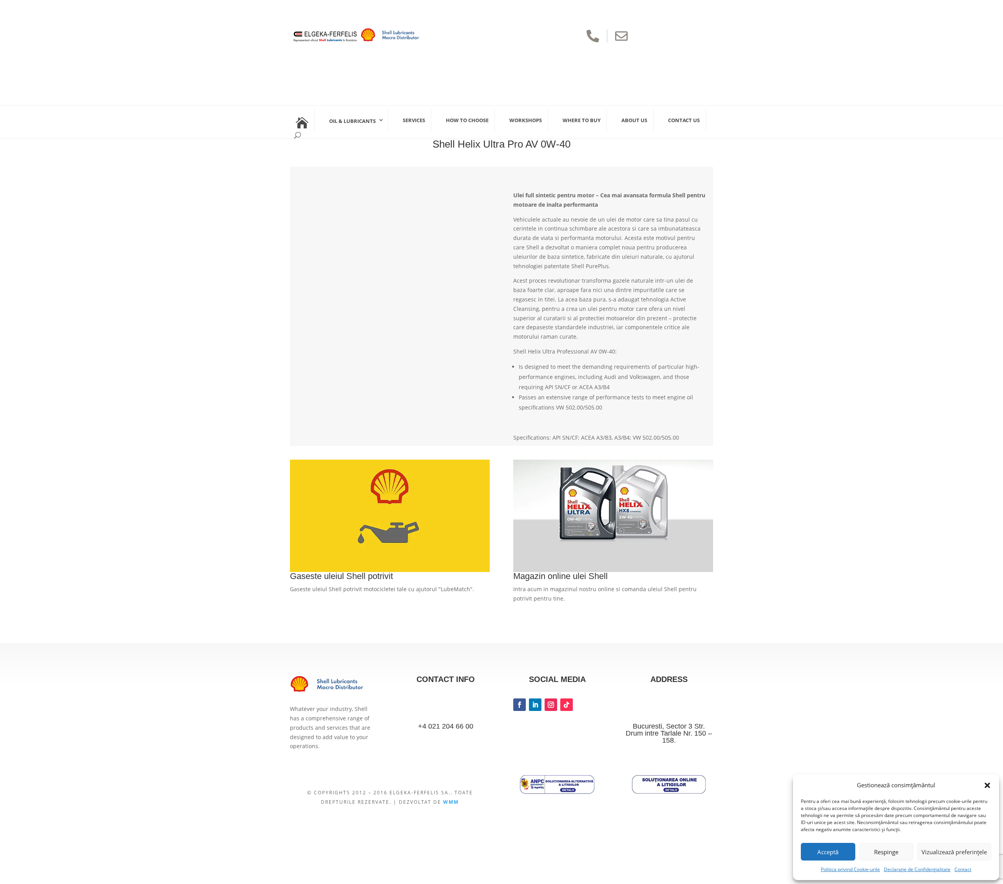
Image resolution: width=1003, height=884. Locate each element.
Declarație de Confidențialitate (917, 869)
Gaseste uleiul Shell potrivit (341, 576)
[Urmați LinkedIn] (535, 704)
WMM (451, 802)
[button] (987, 785)
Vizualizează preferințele (954, 852)
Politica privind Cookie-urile (850, 869)
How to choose (467, 120)
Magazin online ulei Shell (560, 576)
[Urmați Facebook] (519, 704)
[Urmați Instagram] (551, 704)
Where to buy (582, 120)
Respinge (886, 852)
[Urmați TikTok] (566, 704)
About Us (634, 120)
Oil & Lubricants (352, 120)
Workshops (525, 120)
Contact (962, 869)
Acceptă (827, 852)
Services (414, 120)
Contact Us (684, 120)
